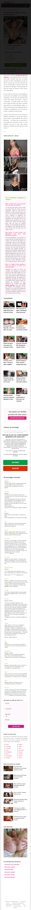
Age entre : (8, 714)
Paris (7, 744)
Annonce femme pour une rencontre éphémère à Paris (8, 397)
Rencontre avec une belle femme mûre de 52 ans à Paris (9, 310)
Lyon (7, 750)
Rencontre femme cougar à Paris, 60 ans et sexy (8, 379)
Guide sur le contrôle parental (11, 901)
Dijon (20, 746)
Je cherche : (8, 708)
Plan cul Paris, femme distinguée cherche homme (20, 785)
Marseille (21, 750)
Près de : (7, 719)
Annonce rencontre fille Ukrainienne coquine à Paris (21, 345)
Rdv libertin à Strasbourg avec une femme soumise (21, 327)
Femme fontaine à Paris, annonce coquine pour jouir (21, 362)
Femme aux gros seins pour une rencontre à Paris (8, 345)
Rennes (21, 754)
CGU (24, 904)
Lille (20, 748)
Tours (20, 757)
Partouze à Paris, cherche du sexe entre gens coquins (21, 379)
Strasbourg (9, 755)
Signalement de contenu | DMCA (13, 904)
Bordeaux (8, 746)
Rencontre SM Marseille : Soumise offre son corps (8, 327)
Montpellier (9, 752)
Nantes (21, 752)
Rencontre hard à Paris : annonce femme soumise (20, 777)
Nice (7, 754)
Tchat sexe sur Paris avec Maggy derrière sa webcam (20, 809)
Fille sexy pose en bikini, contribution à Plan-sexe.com (21, 310)
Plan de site (8, 906)
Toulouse (8, 757)
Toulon (20, 755)
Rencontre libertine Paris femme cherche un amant (20, 801)
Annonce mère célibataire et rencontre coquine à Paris (20, 768)
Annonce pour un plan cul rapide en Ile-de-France (20, 818)
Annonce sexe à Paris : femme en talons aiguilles (8, 362)
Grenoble (8, 748)
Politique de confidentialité (18, 903)
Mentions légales (17, 906)
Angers (20, 744)
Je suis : (7, 703)
